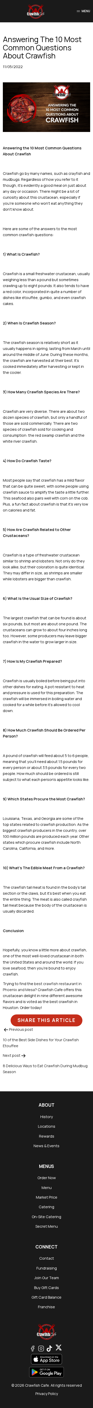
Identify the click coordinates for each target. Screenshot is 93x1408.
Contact (46, 1258)
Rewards (46, 1136)
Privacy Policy (46, 1393)
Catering (46, 1206)
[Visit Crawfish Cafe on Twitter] (49, 1348)
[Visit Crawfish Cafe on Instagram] (41, 1348)
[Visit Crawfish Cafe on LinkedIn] (59, 1348)
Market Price (46, 1197)
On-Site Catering (46, 1216)
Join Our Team (46, 1277)
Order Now (46, 1177)
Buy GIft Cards (46, 1287)
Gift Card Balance (46, 1297)
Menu (47, 1187)
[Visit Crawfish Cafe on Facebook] (32, 1348)
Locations (46, 1126)
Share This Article (46, 1020)
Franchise (46, 1306)
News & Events (46, 1145)
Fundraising (46, 1268)
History (46, 1116)
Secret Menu (46, 1226)
